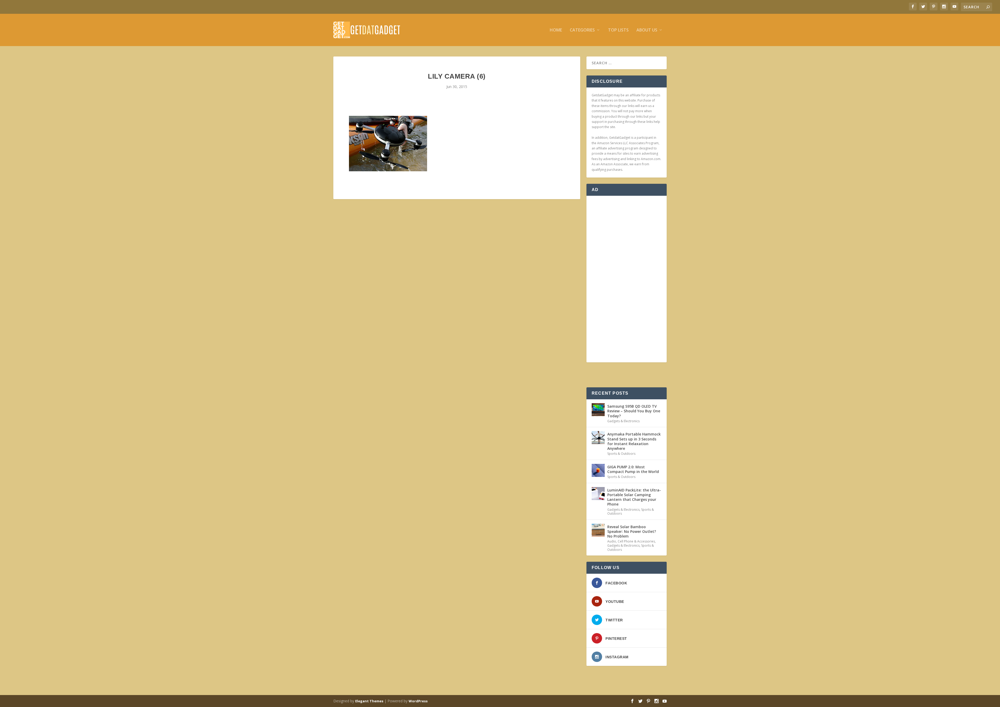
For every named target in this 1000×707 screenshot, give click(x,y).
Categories (582, 30)
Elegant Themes (369, 701)
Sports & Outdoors (621, 453)
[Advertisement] (626, 279)
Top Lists (618, 30)
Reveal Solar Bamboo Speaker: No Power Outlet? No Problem (631, 531)
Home (556, 30)
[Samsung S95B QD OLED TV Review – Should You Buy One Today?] (598, 409)
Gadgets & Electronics (623, 421)
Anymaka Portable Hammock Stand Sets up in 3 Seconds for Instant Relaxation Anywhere (634, 441)
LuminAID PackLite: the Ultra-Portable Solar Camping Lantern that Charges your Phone (634, 497)
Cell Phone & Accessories (636, 541)
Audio (611, 541)
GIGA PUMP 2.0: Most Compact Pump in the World (633, 469)
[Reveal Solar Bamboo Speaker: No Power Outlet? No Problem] (598, 530)
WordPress (418, 701)
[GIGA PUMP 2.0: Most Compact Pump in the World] (598, 470)
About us (646, 30)
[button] (388, 143)
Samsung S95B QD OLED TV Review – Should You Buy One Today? (633, 411)
